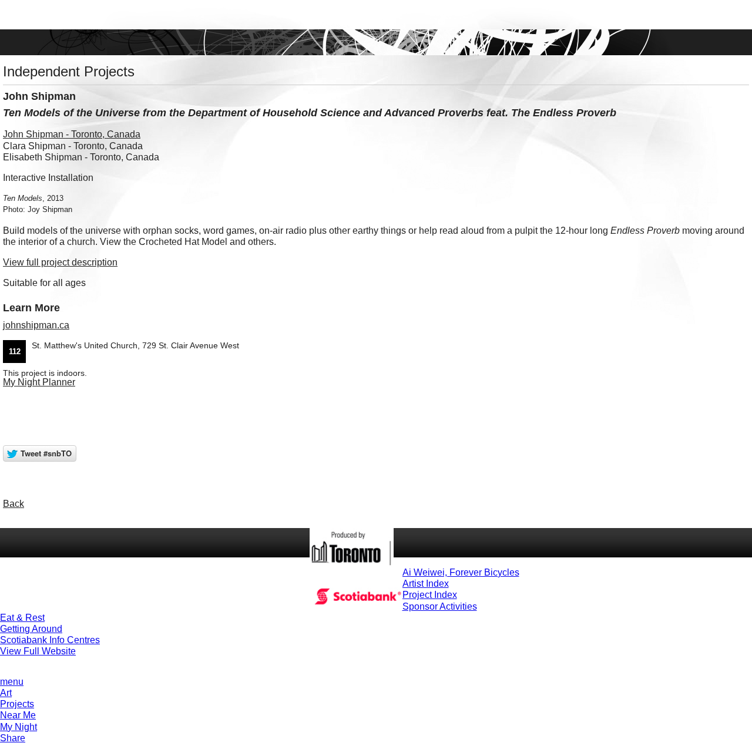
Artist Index (425, 584)
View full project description (60, 262)
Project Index (429, 595)
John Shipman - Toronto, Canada (71, 134)
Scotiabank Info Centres (50, 640)
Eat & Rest (22, 618)
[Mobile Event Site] (376, 14)
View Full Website (38, 651)
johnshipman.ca (36, 325)
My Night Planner (39, 382)
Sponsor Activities (439, 606)
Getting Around (31, 629)
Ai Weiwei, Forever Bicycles (460, 572)
